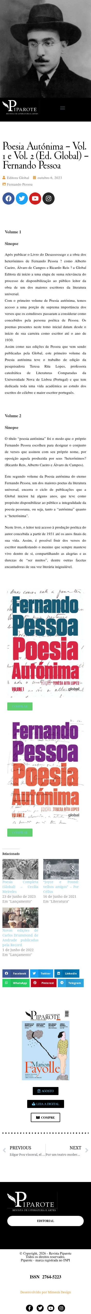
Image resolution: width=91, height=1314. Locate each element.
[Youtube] (35, 198)
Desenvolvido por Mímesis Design (45, 1292)
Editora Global (18, 177)
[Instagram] (48, 198)
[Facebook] (8, 198)
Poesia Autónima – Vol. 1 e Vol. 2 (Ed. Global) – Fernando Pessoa (45, 155)
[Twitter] (22, 198)
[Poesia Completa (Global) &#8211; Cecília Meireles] (20, 869)
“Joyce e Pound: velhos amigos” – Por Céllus (61, 887)
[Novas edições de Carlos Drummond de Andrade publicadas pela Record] (20, 918)
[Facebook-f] (29, 1308)
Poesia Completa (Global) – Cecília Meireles (20, 887)
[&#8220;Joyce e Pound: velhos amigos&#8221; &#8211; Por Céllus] (61, 869)
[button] (63, 108)
